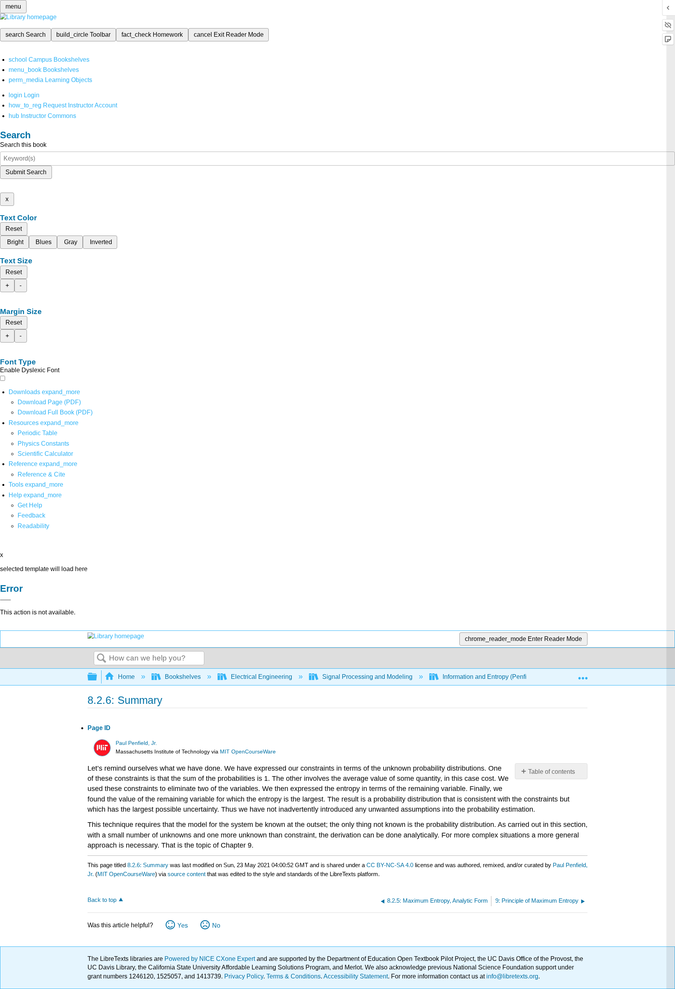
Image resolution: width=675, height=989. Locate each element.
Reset (13, 228)
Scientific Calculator (45, 453)
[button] (31, 515)
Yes (182, 925)
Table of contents (551, 771)
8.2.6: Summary (147, 865)
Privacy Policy (243, 976)
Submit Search (25, 172)
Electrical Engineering (261, 676)
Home (126, 676)
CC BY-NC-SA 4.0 (389, 865)
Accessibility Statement (355, 976)
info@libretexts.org (511, 976)
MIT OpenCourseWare (248, 752)
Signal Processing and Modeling (367, 676)
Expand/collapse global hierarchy (97, 677)
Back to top (102, 899)
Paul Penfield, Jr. (136, 743)
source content (186, 874)
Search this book (23, 144)
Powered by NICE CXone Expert (210, 958)
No (216, 925)
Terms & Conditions (293, 976)
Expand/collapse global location (583, 674)
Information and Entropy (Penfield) (490, 676)
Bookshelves (182, 676)
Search (101, 658)
